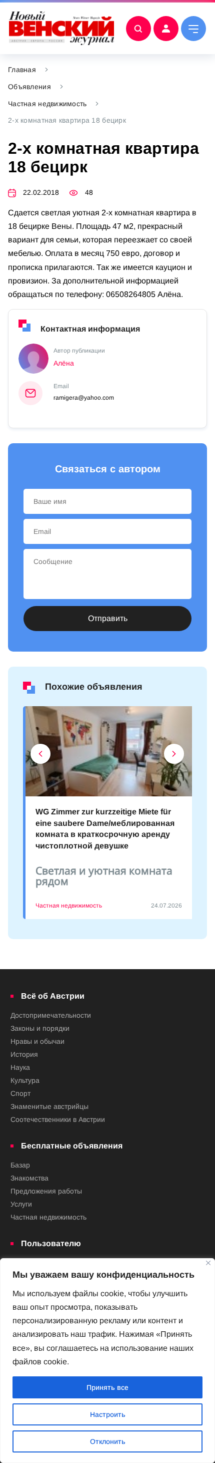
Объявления (29, 87)
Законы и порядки (40, 1028)
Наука (20, 1067)
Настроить (108, 1414)
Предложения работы (46, 1191)
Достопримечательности (50, 1015)
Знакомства (29, 1178)
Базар (20, 1165)
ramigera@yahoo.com (84, 397)
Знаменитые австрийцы (49, 1106)
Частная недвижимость (47, 104)
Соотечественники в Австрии (57, 1119)
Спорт (20, 1093)
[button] (40, 756)
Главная (22, 70)
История (24, 1054)
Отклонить (108, 1441)
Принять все (107, 1387)
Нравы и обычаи (37, 1041)
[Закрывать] (208, 1263)
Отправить (108, 618)
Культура (25, 1080)
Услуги (21, 1204)
